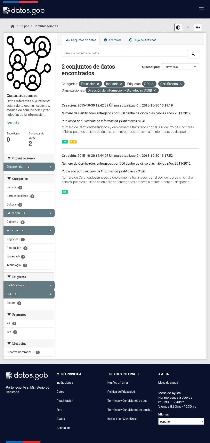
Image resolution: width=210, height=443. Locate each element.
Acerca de (115, 40)
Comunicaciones (45, 26)
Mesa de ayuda (168, 382)
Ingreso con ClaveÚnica (122, 418)
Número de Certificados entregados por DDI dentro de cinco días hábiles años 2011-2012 (126, 113)
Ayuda (61, 418)
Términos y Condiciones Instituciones (130, 409)
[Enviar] (193, 54)
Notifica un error (117, 382)
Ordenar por (150, 67)
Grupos (24, 26)
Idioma (163, 414)
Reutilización (65, 400)
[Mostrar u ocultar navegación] (201, 9)
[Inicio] (12, 26)
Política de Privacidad (121, 391)
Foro (59, 409)
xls (64, 141)
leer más (13, 122)
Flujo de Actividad (144, 40)
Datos (60, 391)
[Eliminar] (98, 84)
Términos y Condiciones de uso (127, 400)
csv (73, 141)
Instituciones (65, 382)
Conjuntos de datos (83, 40)
